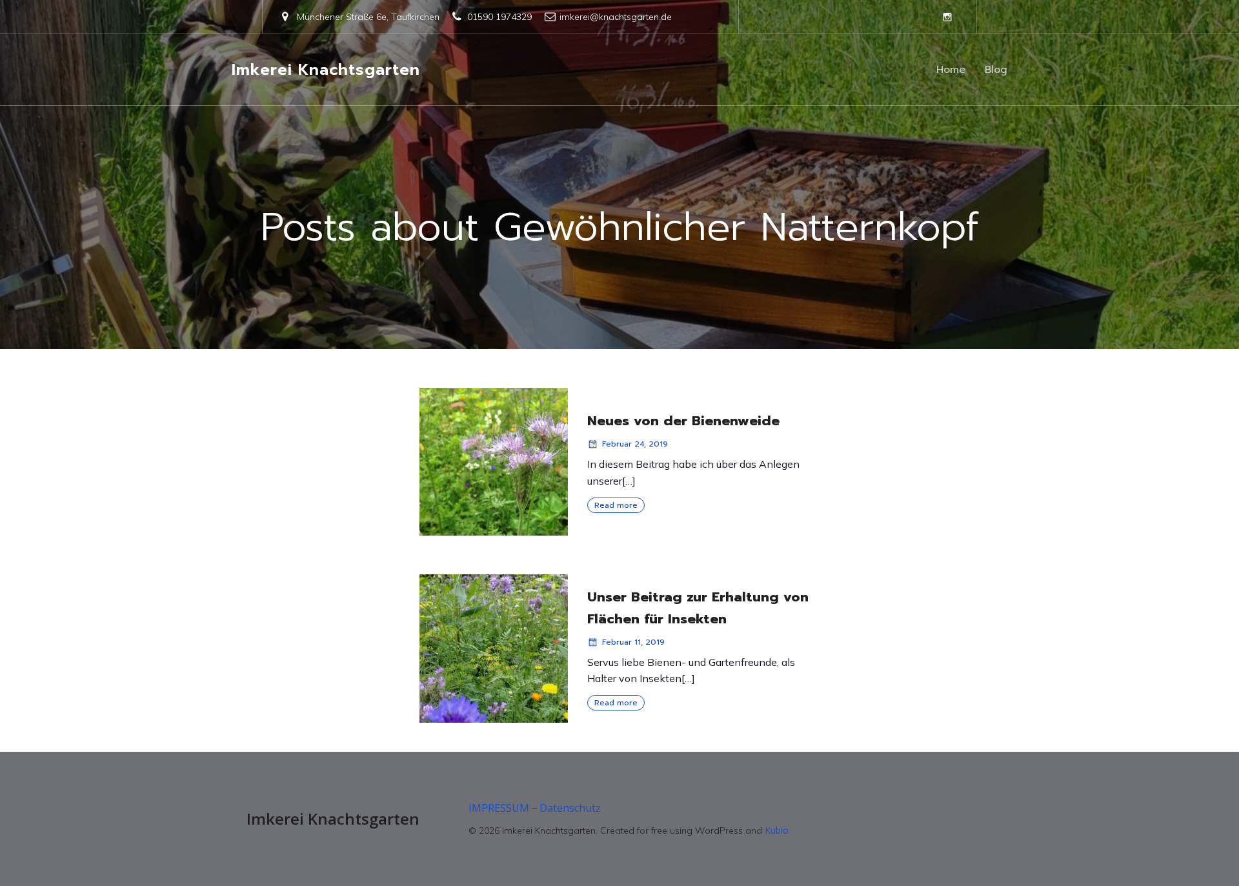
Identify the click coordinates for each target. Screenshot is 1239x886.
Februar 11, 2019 (633, 642)
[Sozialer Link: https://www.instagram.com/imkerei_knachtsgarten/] (947, 16)
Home (950, 69)
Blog (996, 69)
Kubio (777, 830)
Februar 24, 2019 (635, 444)
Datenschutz (570, 808)
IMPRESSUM (498, 808)
